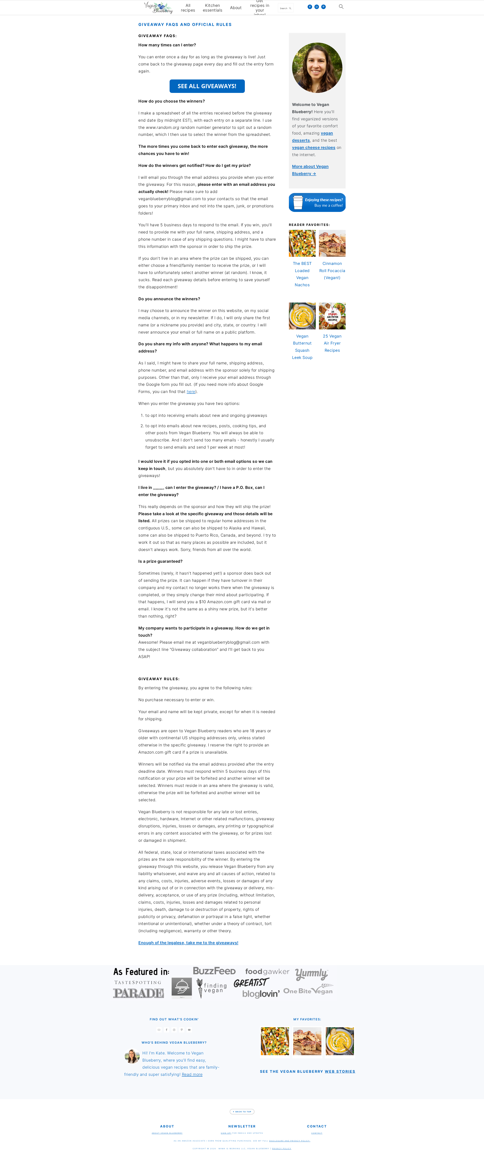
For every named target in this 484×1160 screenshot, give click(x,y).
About (236, 7)
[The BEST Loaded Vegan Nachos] (275, 1053)
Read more (192, 1074)
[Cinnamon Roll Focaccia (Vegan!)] (307, 1053)
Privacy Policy (281, 1149)
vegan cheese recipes (313, 147)
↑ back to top (242, 1112)
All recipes (188, 7)
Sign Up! (226, 1133)
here (191, 391)
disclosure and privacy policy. (289, 1141)
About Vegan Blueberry (167, 1133)
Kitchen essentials (213, 7)
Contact (317, 1133)
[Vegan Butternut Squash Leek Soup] (340, 1053)
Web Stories (340, 1071)
